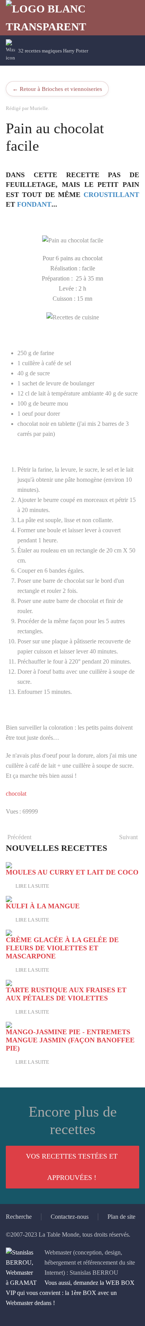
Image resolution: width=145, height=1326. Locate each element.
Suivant (128, 837)
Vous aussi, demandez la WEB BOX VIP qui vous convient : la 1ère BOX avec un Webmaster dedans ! (70, 1292)
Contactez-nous (70, 1216)
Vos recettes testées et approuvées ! (72, 1166)
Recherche (19, 1216)
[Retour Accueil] (52, 17)
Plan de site (121, 1216)
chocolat (16, 793)
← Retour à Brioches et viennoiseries (57, 88)
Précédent (19, 837)
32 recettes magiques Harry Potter (53, 51)
